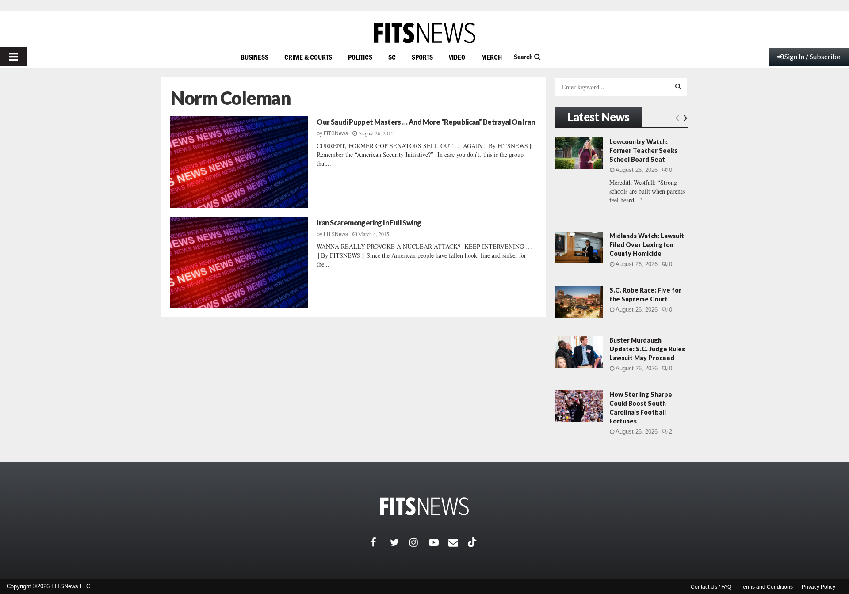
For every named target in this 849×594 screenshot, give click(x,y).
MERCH (491, 57)
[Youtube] (438, 542)
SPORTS (422, 57)
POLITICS (360, 57)
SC (392, 57)
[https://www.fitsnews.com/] (424, 33)
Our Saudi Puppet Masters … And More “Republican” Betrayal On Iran (426, 122)
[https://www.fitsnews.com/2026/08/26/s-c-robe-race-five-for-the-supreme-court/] (579, 302)
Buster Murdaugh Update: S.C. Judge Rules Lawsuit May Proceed (647, 349)
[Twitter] (399, 542)
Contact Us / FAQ (711, 587)
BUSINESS (254, 57)
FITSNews (336, 133)
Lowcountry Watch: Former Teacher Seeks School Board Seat (643, 150)
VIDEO (457, 57)
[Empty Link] (677, 117)
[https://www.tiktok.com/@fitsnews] (473, 542)
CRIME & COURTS (308, 57)
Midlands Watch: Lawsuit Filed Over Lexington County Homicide (646, 244)
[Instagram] (419, 542)
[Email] (458, 542)
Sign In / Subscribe (812, 56)
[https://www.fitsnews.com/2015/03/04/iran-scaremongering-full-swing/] (239, 262)
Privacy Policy (818, 587)
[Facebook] (380, 542)
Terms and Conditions (766, 587)
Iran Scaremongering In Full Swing (369, 222)
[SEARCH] (678, 86)
